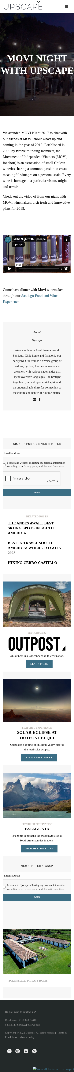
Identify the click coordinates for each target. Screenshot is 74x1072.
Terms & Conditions (54, 466)
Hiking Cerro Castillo (32, 562)
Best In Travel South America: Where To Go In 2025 (34, 548)
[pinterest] (26, 1051)
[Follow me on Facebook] (39, 400)
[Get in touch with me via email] (34, 400)
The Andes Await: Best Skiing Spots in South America (31, 528)
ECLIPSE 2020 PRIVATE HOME (28, 980)
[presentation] (32, 478)
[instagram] (17, 1051)
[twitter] (34, 1051)
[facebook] (9, 1051)
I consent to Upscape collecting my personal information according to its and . (36, 464)
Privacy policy (31, 466)
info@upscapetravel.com (26, 1024)
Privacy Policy (27, 1037)
